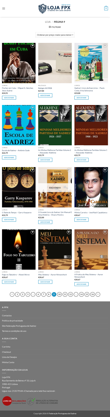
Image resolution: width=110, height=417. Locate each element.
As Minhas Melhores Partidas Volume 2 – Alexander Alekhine (54, 151)
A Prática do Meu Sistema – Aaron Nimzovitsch (88, 275)
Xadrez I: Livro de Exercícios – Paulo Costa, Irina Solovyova (89, 89)
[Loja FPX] (55, 8)
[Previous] (12, 294)
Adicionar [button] (9, 98)
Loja (48, 21)
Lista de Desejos (9, 357)
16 (92, 294)
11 (65, 294)
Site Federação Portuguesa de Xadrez (19, 326)
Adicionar (45, 222)
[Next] (98, 294)
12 (70, 294)
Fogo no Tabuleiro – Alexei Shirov (16, 274)
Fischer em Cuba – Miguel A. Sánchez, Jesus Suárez (17, 89)
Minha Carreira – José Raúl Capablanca (90, 212)
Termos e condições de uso (14, 331)
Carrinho (6, 346)
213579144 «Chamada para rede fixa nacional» (33, 391)
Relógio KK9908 (45, 88)
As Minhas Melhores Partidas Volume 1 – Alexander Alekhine (90, 151)
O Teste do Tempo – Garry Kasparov (17, 212)
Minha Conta (8, 362)
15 (87, 294)
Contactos (7, 315)
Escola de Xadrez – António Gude (16, 150)
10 (59, 294)
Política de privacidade (12, 320)
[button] (3, 8)
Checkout (6, 352)
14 (81, 294)
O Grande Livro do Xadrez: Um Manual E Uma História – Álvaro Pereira (55, 213)
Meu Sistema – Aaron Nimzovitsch (52, 274)
